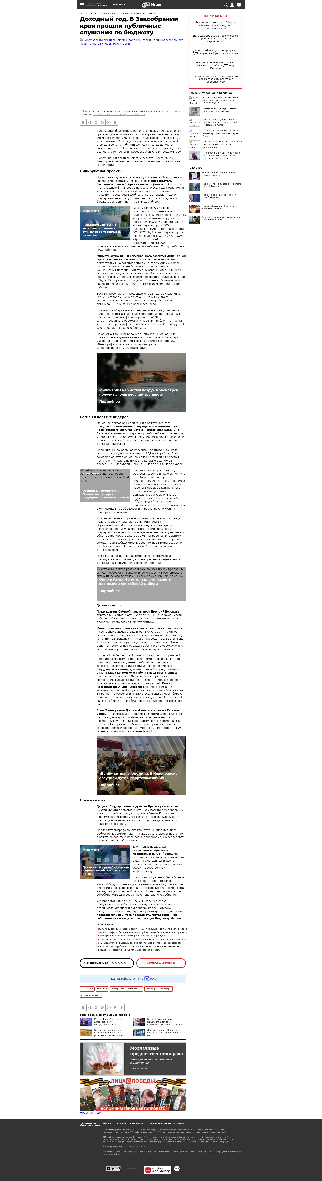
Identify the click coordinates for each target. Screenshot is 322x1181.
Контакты (108, 1123)
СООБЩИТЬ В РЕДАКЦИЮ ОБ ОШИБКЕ (166, 1123)
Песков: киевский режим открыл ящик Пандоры (219, 196)
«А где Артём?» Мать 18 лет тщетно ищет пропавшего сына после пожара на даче (221, 100)
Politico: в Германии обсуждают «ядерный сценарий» (218, 207)
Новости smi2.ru (91, 1112)
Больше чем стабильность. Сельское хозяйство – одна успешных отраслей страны (108, 1033)
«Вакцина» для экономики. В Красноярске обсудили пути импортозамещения (138, 776)
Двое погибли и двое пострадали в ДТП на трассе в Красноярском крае (215, 52)
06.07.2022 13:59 (88, 13)
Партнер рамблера (132, 1169)
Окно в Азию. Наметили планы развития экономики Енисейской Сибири (136, 581)
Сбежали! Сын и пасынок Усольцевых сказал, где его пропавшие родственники (222, 144)
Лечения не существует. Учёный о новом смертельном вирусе (220, 109)
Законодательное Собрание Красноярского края (119, 114)
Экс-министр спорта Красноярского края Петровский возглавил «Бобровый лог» (215, 79)
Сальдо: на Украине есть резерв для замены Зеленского (221, 218)
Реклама (121, 1123)
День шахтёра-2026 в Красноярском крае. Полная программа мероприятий (215, 38)
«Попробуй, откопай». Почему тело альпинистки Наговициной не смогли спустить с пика (221, 155)
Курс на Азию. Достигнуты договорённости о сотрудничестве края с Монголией (101, 1023)
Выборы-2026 (137, 1123)
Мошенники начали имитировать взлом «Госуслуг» (219, 174)
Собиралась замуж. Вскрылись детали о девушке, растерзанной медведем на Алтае (220, 122)
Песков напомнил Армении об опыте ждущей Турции (221, 185)
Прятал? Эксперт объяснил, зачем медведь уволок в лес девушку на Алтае (221, 133)
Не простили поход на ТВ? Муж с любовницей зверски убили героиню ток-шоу (215, 25)
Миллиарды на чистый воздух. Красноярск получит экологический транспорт (138, 392)
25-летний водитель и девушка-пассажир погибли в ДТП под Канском (215, 65)
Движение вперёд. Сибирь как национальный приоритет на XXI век (164, 1033)
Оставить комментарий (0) (161, 963)
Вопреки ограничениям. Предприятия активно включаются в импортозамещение (165, 1022)
